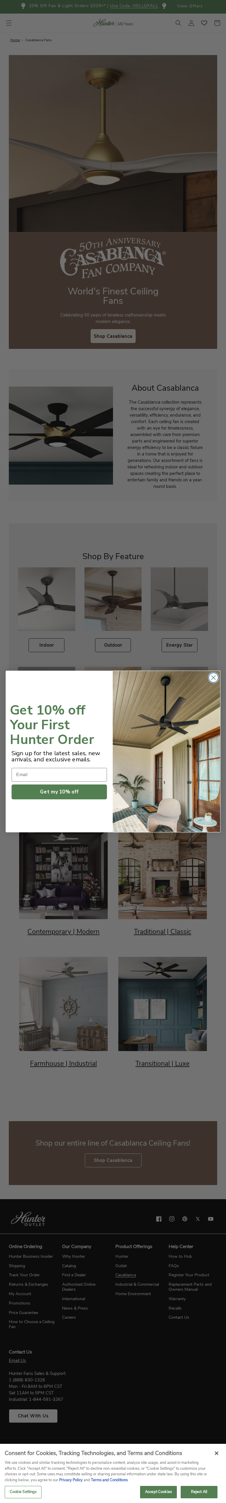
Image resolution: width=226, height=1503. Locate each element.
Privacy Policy (71, 1480)
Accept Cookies (158, 1491)
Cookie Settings (23, 1491)
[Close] (216, 1453)
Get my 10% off (59, 791)
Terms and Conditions (109, 1480)
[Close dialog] (213, 677)
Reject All (199, 1491)
